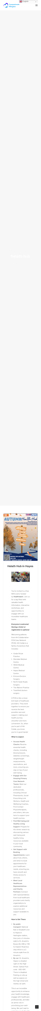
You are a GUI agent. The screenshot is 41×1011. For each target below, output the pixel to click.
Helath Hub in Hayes (20, 566)
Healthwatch (18, 597)
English (25, 1)
